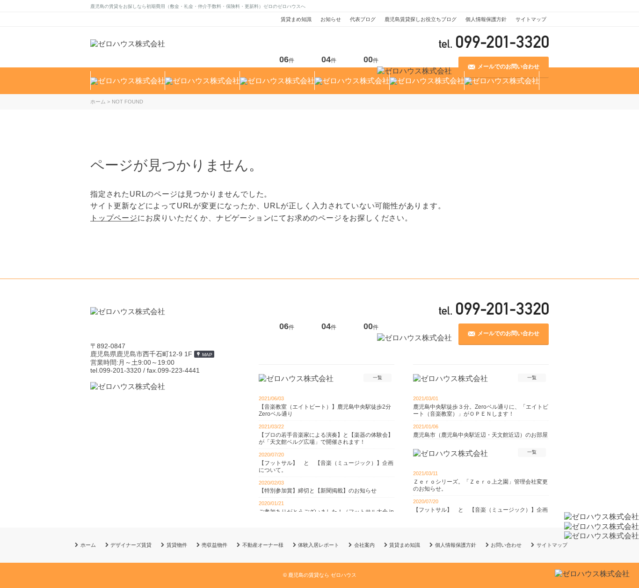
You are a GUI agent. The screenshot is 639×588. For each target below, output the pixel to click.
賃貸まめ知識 (296, 19)
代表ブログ (363, 19)
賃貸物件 (177, 545)
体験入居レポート (318, 545)
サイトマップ (531, 19)
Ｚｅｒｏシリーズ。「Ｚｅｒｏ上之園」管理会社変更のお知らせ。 (480, 485)
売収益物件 (214, 545)
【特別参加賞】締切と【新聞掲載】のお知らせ (318, 490)
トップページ (114, 218)
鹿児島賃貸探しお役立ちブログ (421, 19)
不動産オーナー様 (262, 545)
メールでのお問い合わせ (508, 333)
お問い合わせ (506, 545)
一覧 (377, 377)
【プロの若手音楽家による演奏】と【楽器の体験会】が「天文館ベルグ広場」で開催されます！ (326, 438)
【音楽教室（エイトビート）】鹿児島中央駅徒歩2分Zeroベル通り (325, 410)
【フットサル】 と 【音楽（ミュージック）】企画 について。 (326, 466)
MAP (207, 354)
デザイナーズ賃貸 (131, 545)
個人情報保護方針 (486, 19)
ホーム (88, 545)
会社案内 (364, 545)
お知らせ (330, 19)
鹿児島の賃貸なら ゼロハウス (322, 575)
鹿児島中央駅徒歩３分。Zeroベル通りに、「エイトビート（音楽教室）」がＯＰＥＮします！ (480, 410)
